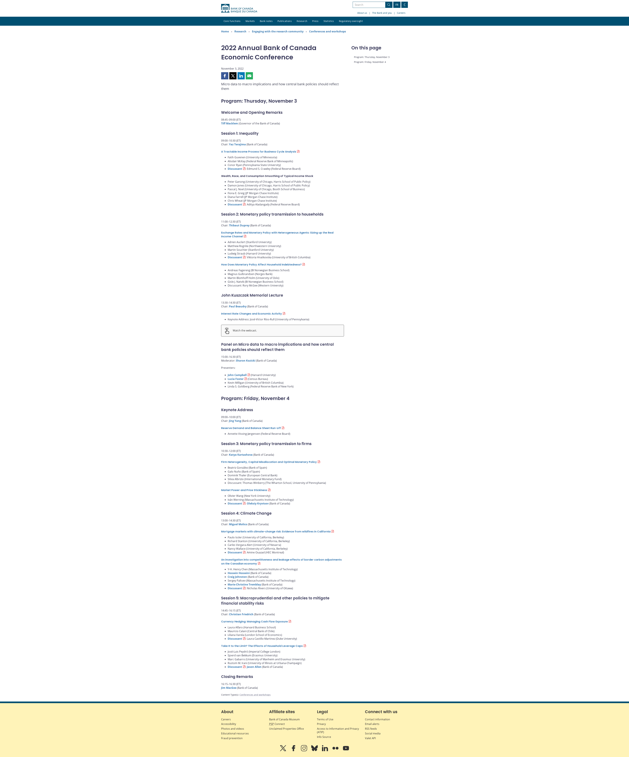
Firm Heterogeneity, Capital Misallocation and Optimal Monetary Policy (269, 462)
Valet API (370, 738)
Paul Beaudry (238, 306)
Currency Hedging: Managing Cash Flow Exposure (254, 621)
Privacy (321, 724)
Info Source (324, 737)
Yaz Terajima (237, 144)
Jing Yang (235, 421)
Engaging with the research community (278, 31)
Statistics (329, 21)
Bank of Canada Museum (284, 719)
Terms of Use (325, 719)
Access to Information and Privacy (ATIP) (338, 730)
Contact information (377, 719)
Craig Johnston (237, 577)
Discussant (235, 169)
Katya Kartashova (241, 454)
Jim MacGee (228, 688)
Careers (401, 12)
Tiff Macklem (229, 123)
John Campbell (237, 375)
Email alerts (372, 724)
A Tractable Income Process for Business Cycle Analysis (258, 152)
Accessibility (228, 724)
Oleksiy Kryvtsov (258, 503)
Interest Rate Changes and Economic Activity (251, 314)
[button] (224, 75)
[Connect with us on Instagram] (304, 750)
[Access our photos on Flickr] (336, 750)
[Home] (239, 8)
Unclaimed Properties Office (286, 728)
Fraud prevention (232, 738)
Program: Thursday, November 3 (372, 57)
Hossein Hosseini (239, 573)
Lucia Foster (236, 379)
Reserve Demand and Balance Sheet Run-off (251, 428)
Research (302, 21)
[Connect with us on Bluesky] (315, 750)
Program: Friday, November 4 (370, 62)
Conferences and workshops (327, 31)
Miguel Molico (238, 524)
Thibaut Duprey (239, 225)
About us (362, 12)
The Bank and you (382, 12)
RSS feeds (371, 728)
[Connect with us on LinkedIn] (325, 750)
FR (396, 5)
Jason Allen (254, 667)
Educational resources (235, 733)
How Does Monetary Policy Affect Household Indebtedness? (261, 264)
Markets (250, 21)
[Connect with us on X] (283, 750)
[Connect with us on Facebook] (294, 750)
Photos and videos (232, 728)
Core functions (232, 21)
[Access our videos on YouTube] (346, 750)
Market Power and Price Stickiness (244, 490)
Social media (373, 733)
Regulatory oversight (351, 21)
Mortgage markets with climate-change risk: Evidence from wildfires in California (276, 531)
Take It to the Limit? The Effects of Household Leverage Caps (262, 646)
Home (225, 31)
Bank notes (266, 21)
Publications (284, 21)
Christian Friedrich (241, 614)
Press (315, 21)
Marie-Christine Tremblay (244, 584)
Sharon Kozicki (245, 360)
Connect (277, 724)
